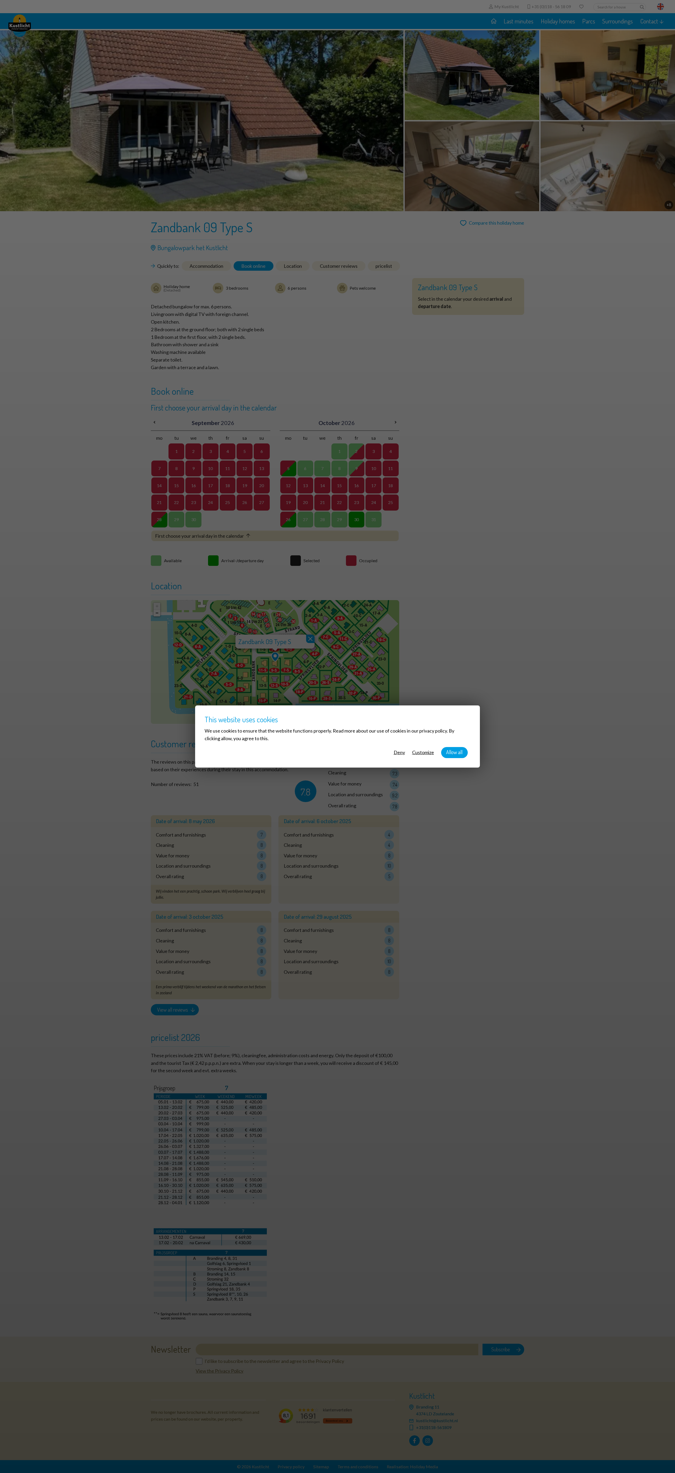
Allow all (454, 752)
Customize (423, 752)
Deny (399, 752)
